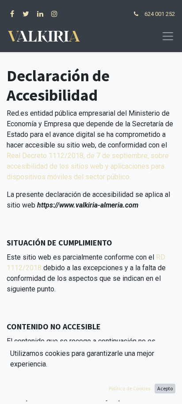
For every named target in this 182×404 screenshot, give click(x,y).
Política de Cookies (129, 388)
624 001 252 (159, 14)
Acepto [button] (165, 388)
